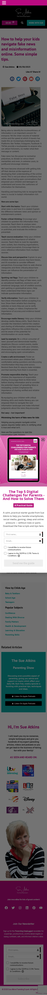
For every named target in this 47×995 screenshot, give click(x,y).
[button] (4, 3)
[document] (23, 497)
